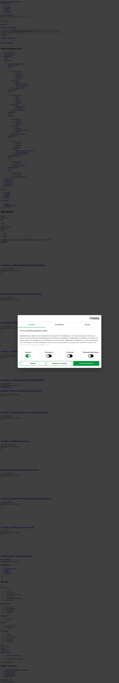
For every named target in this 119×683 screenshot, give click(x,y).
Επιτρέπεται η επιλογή (59, 363)
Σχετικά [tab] (87, 324)
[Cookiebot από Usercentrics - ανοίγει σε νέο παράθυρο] (91, 318)
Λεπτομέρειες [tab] (59, 324)
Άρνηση (32, 363)
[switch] (49, 355)
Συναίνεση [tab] (31, 324)
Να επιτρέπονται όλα (86, 363)
